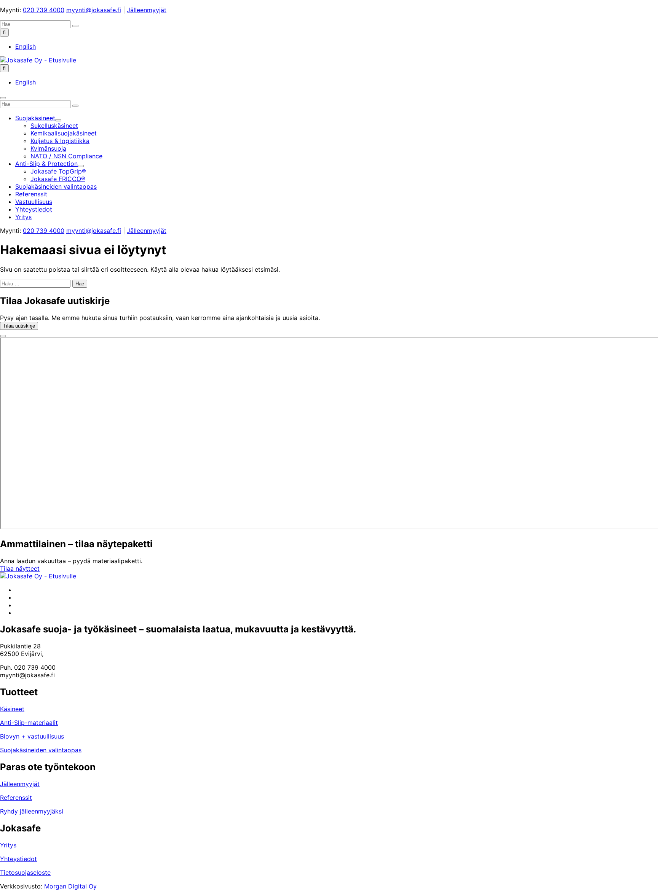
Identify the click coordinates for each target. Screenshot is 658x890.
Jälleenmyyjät (146, 10)
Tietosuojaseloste (25, 872)
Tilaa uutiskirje (19, 326)
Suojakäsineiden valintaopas (40, 750)
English (25, 46)
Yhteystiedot (18, 859)
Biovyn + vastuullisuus (32, 736)
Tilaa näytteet (20, 568)
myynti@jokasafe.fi (93, 10)
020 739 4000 (43, 10)
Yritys (8, 845)
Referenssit (16, 797)
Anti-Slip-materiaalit (29, 722)
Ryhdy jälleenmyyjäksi (31, 811)
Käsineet (12, 709)
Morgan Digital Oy (70, 886)
